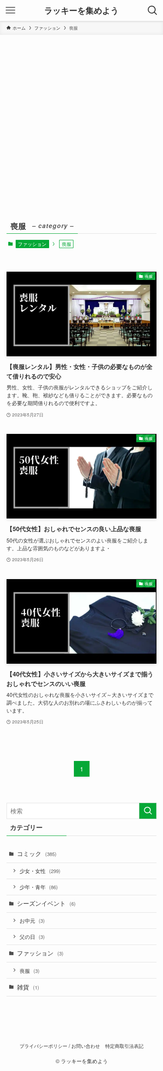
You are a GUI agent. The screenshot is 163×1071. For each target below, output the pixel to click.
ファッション (32, 243)
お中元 (32, 920)
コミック (37, 853)
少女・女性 (40, 870)
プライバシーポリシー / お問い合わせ (60, 1045)
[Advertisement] (81, 121)
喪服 (30, 970)
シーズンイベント (46, 903)
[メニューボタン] (10, 10)
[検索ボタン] (152, 10)
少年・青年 (39, 886)
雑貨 (28, 987)
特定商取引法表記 (124, 1045)
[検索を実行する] (147, 811)
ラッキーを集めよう (81, 11)
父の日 (32, 936)
